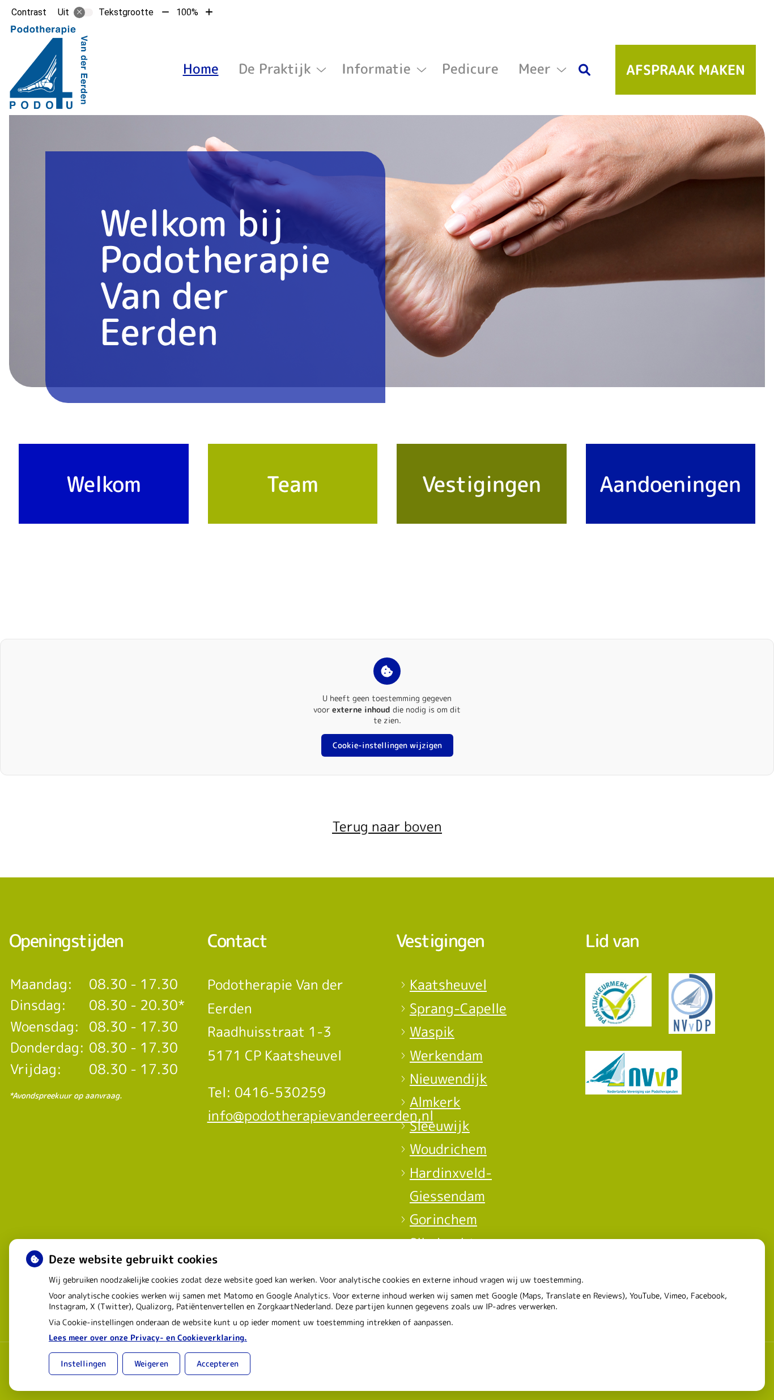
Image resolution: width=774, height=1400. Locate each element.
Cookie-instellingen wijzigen (387, 745)
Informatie (376, 68)
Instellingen (83, 1363)
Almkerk (435, 1101)
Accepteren (218, 1363)
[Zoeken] (584, 69)
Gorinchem (443, 1219)
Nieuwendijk (448, 1078)
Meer (534, 68)
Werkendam (446, 1055)
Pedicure (470, 68)
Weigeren (151, 1363)
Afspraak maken (685, 69)
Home (201, 68)
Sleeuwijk (440, 1125)
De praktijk (275, 68)
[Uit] (83, 12)
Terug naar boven (387, 826)
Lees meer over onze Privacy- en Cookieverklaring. (148, 1337)
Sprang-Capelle (458, 1008)
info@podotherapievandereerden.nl (320, 1115)
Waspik (432, 1031)
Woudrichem (448, 1149)
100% (187, 12)
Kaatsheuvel (448, 984)
